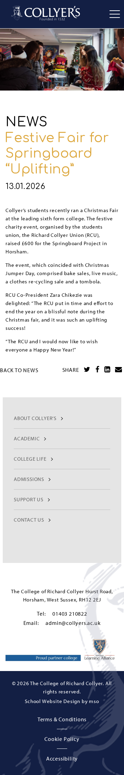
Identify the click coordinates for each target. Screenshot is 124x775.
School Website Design (52, 701)
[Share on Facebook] (97, 369)
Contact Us (29, 519)
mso (94, 701)
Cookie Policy (61, 738)
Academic (27, 438)
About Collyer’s (35, 418)
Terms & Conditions (62, 719)
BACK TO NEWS (19, 370)
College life (30, 458)
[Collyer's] (45, 13)
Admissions (29, 479)
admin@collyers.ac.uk (73, 622)
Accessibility (62, 758)
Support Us (28, 499)
